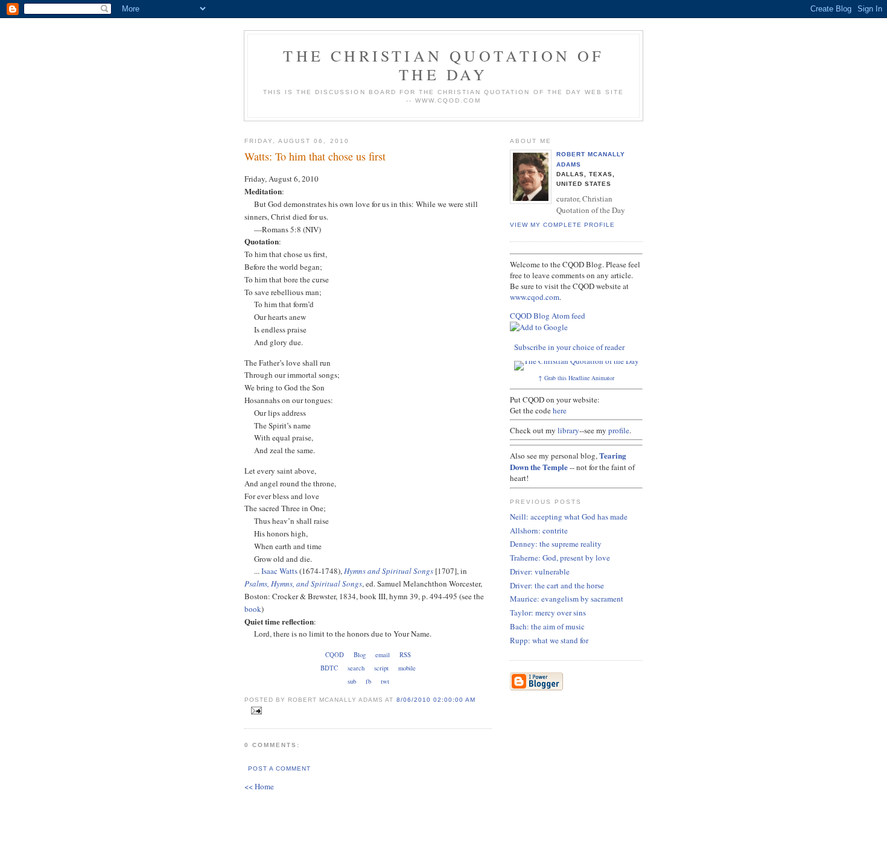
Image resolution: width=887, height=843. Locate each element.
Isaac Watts (279, 570)
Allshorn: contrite (539, 530)
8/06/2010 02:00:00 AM (435, 699)
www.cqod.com (534, 296)
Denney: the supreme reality (556, 543)
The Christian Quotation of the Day (443, 64)
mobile (407, 668)
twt (385, 681)
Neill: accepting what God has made (569, 516)
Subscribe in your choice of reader (569, 347)
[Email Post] (254, 710)
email (382, 655)
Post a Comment (279, 768)
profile (618, 430)
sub (352, 681)
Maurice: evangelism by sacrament (566, 598)
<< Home (259, 786)
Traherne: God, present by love (560, 557)
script (381, 668)
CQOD (334, 655)
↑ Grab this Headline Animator (576, 378)
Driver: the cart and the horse (557, 585)
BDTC (329, 668)
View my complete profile (562, 224)
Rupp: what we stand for (549, 640)
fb (368, 681)
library (568, 430)
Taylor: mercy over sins (548, 612)
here (560, 410)
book (252, 608)
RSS (405, 655)
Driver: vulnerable (540, 571)
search (356, 668)
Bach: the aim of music (547, 626)
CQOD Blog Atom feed (547, 315)
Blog (360, 655)
